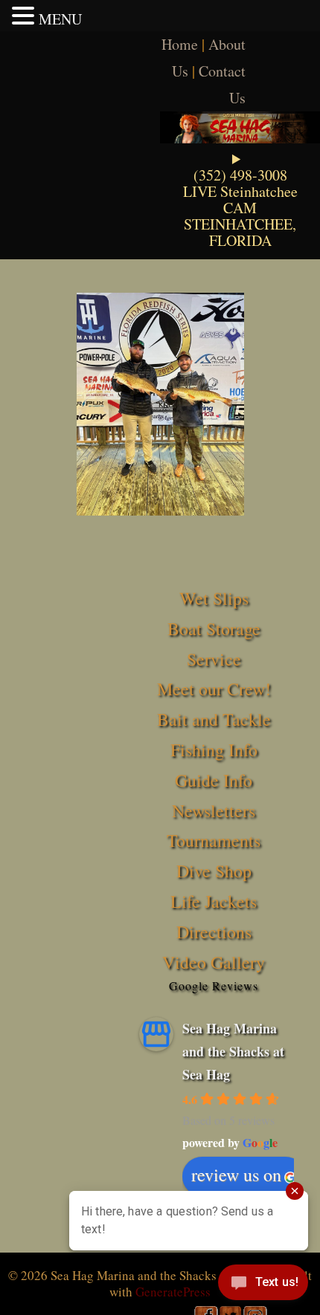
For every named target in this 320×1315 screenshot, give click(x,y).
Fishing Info (213, 750)
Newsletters (213, 810)
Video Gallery (213, 962)
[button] (25, 15)
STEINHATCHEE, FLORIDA (240, 232)
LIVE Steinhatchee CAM (240, 199)
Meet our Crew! (214, 689)
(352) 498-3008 (240, 175)
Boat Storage (213, 628)
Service (214, 659)
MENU (60, 19)
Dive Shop (214, 871)
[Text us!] (263, 1285)
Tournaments (213, 840)
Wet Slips (214, 598)
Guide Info (213, 780)
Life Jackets (213, 901)
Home (179, 44)
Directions (214, 932)
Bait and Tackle (214, 719)
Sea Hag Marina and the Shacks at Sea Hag (233, 1051)
